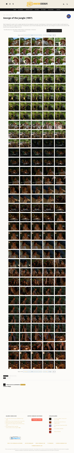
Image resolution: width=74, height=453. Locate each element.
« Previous (26, 35)
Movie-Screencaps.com (40, 443)
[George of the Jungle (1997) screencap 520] (60, 331)
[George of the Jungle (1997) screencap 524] (48, 341)
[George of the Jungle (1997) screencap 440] (60, 184)
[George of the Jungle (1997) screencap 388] (37, 92)
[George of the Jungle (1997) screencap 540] (60, 368)
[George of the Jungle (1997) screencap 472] (25, 248)
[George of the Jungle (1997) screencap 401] (14, 119)
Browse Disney (29, 9)
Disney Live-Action (12, 375)
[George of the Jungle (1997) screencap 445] (60, 193)
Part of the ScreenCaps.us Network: (15, 443)
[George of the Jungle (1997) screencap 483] (37, 267)
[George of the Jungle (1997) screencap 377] (25, 73)
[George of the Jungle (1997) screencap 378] (37, 73)
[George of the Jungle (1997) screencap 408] (37, 129)
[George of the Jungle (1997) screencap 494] (48, 285)
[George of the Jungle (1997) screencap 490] (60, 276)
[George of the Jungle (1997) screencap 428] (37, 165)
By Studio (43, 9)
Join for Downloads (29, 443)
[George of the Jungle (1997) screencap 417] (25, 147)
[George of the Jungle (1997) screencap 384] (48, 82)
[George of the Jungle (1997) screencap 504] (48, 304)
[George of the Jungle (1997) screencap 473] (37, 248)
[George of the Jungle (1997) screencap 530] (60, 350)
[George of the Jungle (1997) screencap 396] (14, 110)
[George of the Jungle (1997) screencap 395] (60, 101)
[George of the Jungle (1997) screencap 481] (14, 267)
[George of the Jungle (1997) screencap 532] (25, 359)
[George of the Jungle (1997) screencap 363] (37, 46)
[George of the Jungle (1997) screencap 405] (60, 119)
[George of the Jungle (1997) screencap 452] (25, 212)
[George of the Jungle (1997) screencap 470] (60, 239)
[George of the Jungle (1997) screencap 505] (60, 304)
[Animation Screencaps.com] (37, 3)
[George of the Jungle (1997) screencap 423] (37, 156)
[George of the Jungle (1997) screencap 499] (48, 295)
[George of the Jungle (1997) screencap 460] (60, 221)
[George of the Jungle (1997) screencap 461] (14, 230)
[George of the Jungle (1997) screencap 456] (14, 221)
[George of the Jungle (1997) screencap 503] (37, 304)
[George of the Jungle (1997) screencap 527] (25, 350)
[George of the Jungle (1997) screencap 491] (14, 285)
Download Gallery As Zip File (55, 30)
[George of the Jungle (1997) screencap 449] (48, 202)
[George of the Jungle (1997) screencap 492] (25, 285)
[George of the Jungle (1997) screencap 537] (25, 368)
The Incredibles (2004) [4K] (58, 428)
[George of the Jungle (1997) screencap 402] (25, 119)
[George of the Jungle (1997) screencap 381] (14, 82)
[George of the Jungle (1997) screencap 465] (60, 230)
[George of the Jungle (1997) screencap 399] (48, 110)
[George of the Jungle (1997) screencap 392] (25, 101)
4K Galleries (50, 9)
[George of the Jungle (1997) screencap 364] (48, 46)
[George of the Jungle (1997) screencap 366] (14, 55)
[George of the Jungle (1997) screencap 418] (37, 147)
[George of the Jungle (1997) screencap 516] (14, 331)
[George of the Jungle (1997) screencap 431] (14, 175)
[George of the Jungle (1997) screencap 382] (25, 82)
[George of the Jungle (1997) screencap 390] (60, 92)
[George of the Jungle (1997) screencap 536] (14, 368)
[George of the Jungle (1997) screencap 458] (37, 221)
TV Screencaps (50, 443)
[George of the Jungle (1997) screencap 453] (37, 212)
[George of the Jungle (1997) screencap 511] (14, 322)
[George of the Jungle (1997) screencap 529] (48, 350)
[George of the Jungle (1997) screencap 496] (14, 295)
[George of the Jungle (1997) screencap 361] (14, 46)
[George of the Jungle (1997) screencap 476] (14, 258)
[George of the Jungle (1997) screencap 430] (60, 165)
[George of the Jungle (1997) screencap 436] (14, 184)
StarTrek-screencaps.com (61, 443)
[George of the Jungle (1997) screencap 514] (48, 322)
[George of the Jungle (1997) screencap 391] (14, 101)
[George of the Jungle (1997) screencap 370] (60, 55)
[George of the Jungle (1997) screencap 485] (60, 267)
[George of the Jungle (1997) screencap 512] (25, 322)
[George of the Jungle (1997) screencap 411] (14, 138)
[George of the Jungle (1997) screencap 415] (60, 138)
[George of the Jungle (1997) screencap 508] (37, 313)
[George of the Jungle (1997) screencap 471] (14, 248)
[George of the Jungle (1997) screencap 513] (37, 322)
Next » (47, 35)
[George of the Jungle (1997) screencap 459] (48, 221)
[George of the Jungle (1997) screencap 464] (48, 230)
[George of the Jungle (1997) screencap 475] (60, 248)
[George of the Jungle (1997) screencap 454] (48, 212)
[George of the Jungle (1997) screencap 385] (60, 82)
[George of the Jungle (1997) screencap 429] (48, 165)
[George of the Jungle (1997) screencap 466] (14, 239)
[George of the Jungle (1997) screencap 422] (25, 156)
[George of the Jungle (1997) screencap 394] (48, 101)
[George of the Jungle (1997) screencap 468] (37, 239)
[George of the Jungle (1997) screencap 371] (14, 64)
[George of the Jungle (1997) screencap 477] (25, 258)
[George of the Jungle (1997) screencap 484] (48, 267)
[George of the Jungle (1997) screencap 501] (14, 304)
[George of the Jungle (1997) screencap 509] (48, 313)
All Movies (20, 9)
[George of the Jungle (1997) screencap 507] (25, 313)
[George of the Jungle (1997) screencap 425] (60, 156)
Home (15, 9)
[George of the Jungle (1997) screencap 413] (37, 138)
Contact (58, 9)
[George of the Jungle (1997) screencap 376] (14, 73)
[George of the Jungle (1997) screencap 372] (25, 64)
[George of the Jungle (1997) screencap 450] (60, 202)
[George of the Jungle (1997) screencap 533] (37, 359)
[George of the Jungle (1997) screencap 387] (25, 92)
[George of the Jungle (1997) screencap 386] (14, 92)
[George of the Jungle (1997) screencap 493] (37, 285)
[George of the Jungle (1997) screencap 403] (37, 119)
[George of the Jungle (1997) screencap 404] (48, 119)
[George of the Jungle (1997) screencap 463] (37, 230)
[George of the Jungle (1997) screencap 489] (48, 276)
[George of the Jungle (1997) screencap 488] (37, 276)
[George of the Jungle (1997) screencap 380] (60, 73)
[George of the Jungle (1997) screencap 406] (14, 129)
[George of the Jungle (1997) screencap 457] (25, 221)
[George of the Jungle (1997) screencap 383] (37, 82)
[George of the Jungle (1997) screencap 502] (25, 304)
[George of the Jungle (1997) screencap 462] (25, 230)
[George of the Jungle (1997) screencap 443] (37, 193)
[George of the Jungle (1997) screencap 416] (14, 147)
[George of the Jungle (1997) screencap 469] (48, 239)
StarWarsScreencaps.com (37, 445)
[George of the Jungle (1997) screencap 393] (37, 101)
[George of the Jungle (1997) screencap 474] (48, 248)
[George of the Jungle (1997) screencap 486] (14, 276)
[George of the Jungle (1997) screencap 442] (25, 193)
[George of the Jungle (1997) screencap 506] (14, 313)
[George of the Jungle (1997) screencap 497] (25, 295)
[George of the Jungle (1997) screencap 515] (60, 322)
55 (43, 35)
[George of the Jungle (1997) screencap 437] (25, 184)
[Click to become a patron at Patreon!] (36, 421)
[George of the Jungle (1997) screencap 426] (14, 165)
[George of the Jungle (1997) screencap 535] (60, 359)
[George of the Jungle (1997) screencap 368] (37, 55)
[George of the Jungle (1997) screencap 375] (60, 64)
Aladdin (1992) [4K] (57, 431)
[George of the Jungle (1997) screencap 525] (60, 341)
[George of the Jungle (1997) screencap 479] (48, 258)
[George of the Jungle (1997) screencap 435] (60, 175)
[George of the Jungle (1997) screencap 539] (48, 368)
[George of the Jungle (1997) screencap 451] (14, 212)
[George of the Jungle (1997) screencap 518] (37, 331)
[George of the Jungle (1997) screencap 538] (37, 368)
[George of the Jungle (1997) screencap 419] (48, 147)
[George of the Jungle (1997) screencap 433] (37, 175)
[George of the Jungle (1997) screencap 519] (48, 331)
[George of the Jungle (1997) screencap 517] (25, 331)
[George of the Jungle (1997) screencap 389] (48, 92)
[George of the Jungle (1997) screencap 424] (48, 156)
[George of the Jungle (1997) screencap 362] (25, 46)
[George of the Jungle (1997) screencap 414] (48, 138)
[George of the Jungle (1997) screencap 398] (37, 110)
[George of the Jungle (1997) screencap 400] (60, 110)
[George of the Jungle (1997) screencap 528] (37, 350)
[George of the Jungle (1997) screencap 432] (25, 175)
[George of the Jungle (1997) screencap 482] (25, 267)
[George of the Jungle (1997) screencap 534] (48, 359)
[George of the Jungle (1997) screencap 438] (37, 184)
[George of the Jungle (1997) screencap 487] (25, 276)
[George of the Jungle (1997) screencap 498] (37, 295)
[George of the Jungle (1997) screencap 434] (48, 175)
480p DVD (8, 378)
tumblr (14, 4)
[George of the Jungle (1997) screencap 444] (48, 193)
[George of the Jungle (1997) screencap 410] (60, 129)
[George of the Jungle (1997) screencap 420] (60, 147)
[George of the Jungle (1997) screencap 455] (60, 212)
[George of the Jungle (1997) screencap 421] (14, 156)
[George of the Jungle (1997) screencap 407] (25, 129)
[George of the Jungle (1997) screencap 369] (48, 55)
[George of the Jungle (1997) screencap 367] (25, 55)
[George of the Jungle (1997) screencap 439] (48, 184)
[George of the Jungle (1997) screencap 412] (25, 138)
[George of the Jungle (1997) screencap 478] (37, 258)
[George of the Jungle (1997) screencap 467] (25, 239)
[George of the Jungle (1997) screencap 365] (60, 46)
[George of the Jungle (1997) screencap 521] (14, 341)
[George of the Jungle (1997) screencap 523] (37, 341)
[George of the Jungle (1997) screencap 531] (14, 359)
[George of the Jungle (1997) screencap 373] (37, 64)
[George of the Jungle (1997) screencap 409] (48, 129)
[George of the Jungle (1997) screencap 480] (60, 258)
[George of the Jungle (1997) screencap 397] (25, 110)
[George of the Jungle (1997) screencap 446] (14, 202)
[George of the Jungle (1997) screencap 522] (25, 341)
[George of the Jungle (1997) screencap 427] (25, 165)
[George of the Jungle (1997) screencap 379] (48, 73)
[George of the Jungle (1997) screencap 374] (48, 64)
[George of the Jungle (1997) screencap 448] (37, 202)
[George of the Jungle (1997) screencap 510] (60, 313)
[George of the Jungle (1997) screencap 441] (14, 193)
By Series (37, 9)
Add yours (23, 384)
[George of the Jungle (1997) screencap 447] (25, 202)
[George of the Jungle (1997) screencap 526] (14, 350)
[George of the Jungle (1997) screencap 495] (60, 285)
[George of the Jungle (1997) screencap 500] (60, 295)
